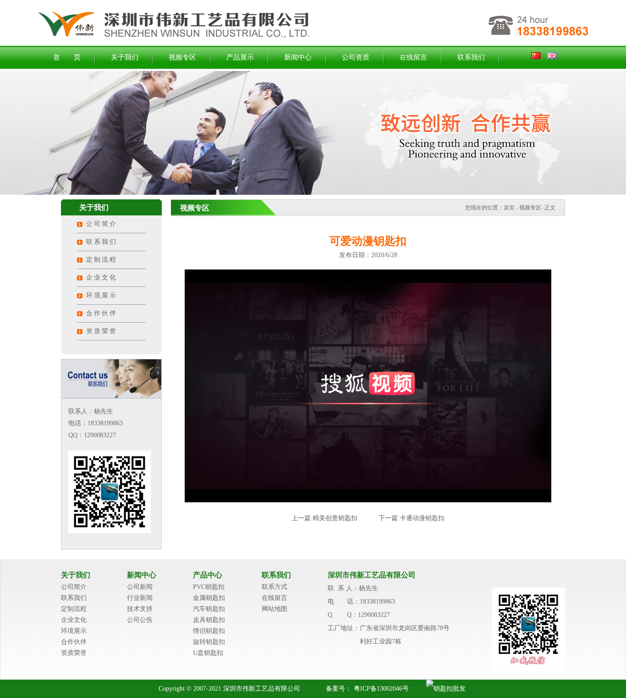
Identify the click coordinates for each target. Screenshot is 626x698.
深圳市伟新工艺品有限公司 (372, 575)
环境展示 (101, 295)
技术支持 (140, 608)
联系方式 (274, 586)
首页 (509, 207)
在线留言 (413, 57)
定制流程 (101, 259)
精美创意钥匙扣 (335, 518)
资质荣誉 (101, 331)
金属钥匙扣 (209, 597)
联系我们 (471, 57)
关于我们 (124, 57)
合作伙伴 (101, 313)
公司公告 (140, 619)
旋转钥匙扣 (209, 641)
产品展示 (240, 57)
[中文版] (538, 57)
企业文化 (101, 277)
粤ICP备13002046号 (381, 688)
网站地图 (274, 608)
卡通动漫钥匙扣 (422, 518)
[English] (552, 57)
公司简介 (101, 223)
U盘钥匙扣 (208, 652)
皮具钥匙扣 (209, 619)
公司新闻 (140, 586)
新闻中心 (298, 57)
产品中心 (207, 575)
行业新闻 (140, 597)
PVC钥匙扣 (209, 586)
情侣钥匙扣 (209, 630)
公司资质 (355, 57)
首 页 (67, 57)
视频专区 (182, 57)
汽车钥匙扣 (209, 608)
